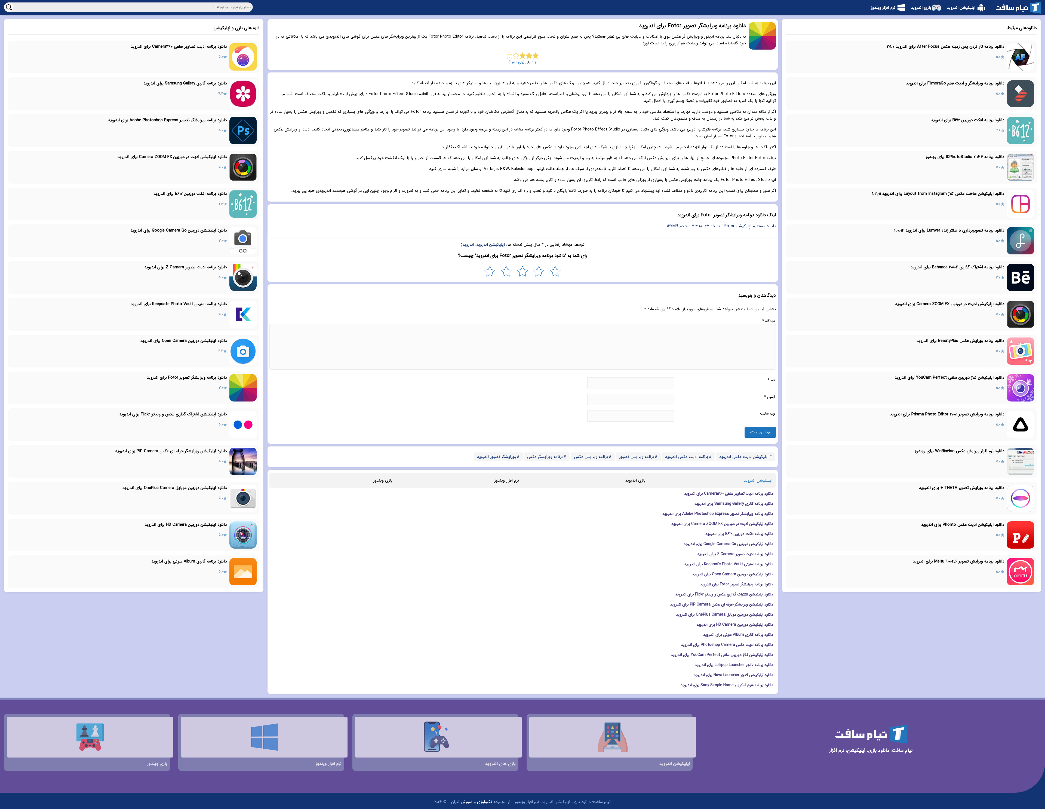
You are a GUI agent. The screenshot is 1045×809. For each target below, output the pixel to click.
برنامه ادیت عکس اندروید (686, 457)
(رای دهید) (516, 62)
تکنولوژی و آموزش (476, 802)
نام (771, 380)
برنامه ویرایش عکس (591, 457)
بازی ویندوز (382, 480)
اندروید (468, 244)
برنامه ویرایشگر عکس (545, 457)
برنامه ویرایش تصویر (636, 457)
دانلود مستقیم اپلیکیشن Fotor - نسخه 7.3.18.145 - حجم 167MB (721, 226)
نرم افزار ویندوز (506, 480)
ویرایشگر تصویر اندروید (496, 457)
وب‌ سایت (767, 413)
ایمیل (769, 397)
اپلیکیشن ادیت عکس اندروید (744, 457)
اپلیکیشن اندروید (490, 244)
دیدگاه (768, 321)
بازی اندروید (635, 480)
